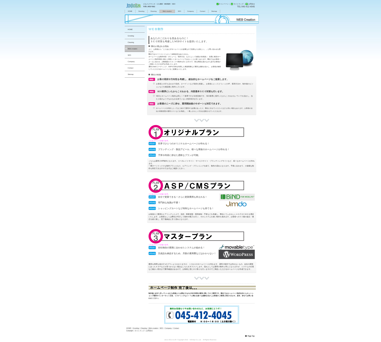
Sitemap (214, 11)
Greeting (141, 11)
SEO (179, 11)
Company (190, 11)
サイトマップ (238, 4)
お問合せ (251, 4)
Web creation (167, 11)
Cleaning (153, 11)
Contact (202, 11)
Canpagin (129, 330)
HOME (130, 11)
